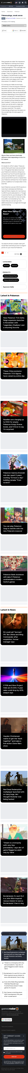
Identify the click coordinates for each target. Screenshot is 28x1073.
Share (5, 30)
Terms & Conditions (10, 1063)
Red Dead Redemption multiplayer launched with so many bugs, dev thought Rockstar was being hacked (14, 955)
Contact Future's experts (8, 1030)
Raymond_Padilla (11, 18)
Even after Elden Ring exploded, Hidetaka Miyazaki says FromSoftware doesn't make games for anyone (14, 985)
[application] (14, 126)
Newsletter (24, 30)
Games (3, 11)
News (3, 18)
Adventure (10, 11)
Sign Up (14, 1056)
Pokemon (17, 11)
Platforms (14, 265)
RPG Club (11, 6)
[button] (25, 2)
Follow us (16, 30)
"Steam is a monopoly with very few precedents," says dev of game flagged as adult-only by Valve (14, 966)
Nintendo (6, 265)
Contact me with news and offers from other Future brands (13, 1052)
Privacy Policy (17, 1062)
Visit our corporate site (12, 1014)
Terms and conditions (7, 1026)
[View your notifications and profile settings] (22, 2)
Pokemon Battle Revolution (11, 280)
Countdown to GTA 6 (20, 6)
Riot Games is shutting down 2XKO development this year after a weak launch (13, 994)
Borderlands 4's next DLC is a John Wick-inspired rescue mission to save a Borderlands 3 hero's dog (15, 975)
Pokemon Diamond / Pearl (10, 276)
